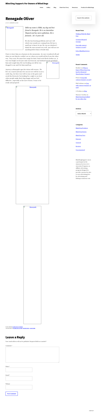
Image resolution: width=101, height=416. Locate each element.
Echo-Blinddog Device (83, 51)
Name (8, 366)
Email (8, 375)
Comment (9, 345)
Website (8, 384)
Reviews (78, 146)
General (78, 142)
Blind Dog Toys (80, 135)
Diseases (78, 139)
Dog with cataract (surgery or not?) (83, 85)
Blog (85, 91)
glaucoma (32, 328)
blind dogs (26, 328)
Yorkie (78, 54)
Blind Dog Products (82, 128)
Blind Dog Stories (18, 326)
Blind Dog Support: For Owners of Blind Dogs (27, 3)
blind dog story (17, 328)
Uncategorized (80, 150)
